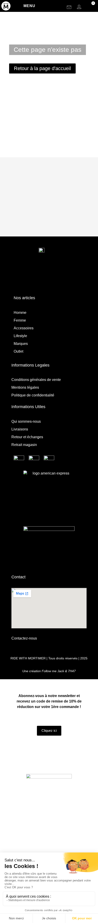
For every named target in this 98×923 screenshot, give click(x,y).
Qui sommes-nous (26, 421)
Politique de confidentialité (32, 395)
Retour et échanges (27, 437)
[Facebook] (55, 278)
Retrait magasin (24, 445)
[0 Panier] (90, 6)
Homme (20, 313)
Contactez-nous (24, 638)
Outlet (18, 351)
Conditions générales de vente (36, 380)
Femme (20, 320)
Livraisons (19, 429)
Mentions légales (25, 387)
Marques (21, 344)
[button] (61, 6)
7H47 (72, 671)
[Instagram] (42, 278)
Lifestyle (20, 336)
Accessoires (24, 328)
